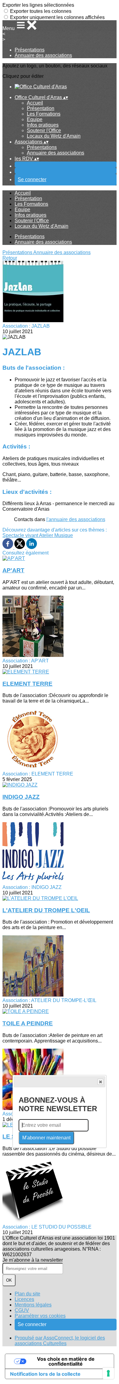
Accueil (35, 102)
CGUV (22, 1310)
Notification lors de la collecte (45, 1374)
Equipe (34, 119)
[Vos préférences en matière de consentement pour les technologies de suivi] (108, 1373)
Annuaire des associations (43, 55)
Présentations (30, 49)
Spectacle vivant (20, 535)
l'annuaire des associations (75, 519)
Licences (24, 1299)
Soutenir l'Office (44, 130)
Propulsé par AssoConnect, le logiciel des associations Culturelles (60, 1340)
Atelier (46, 535)
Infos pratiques (43, 125)
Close (100, 1082)
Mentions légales (33, 1304)
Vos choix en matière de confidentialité (66, 1361)
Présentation (40, 108)
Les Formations (43, 113)
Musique (63, 535)
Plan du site (27, 1293)
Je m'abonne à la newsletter (32, 1260)
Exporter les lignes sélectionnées (38, 5)
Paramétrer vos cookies (40, 1315)
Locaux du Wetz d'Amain (54, 136)
